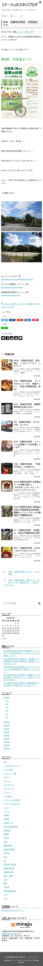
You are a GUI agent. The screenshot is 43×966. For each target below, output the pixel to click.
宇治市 (6, 838)
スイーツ (7, 781)
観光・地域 (8, 876)
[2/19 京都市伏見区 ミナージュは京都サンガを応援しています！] (7, 446)
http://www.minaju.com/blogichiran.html (17, 279)
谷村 (5, 880)
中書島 (6, 815)
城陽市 (6, 834)
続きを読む (37, 375)
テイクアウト (9, 789)
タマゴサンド (9, 785)
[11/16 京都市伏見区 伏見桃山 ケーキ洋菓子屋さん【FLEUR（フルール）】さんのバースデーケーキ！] (7, 486)
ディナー (7, 793)
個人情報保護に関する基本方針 (15, 957)
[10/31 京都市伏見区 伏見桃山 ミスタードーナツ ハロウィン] (7, 364)
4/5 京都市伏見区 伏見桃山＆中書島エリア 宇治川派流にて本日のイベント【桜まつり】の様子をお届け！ (22, 677)
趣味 (5, 883)
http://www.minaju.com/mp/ (12, 287)
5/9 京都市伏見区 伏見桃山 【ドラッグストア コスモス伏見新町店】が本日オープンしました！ (22, 669)
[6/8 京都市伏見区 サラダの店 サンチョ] (7, 426)
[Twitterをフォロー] (3, 338)
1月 (6, 717)
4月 (6, 707)
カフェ (6, 777)
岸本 (5, 842)
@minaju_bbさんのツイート (13, 910)
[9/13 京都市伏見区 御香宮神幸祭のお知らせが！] (7, 408)
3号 (5, 762)
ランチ (6, 808)
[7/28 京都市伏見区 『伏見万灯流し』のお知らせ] (7, 468)
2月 (6, 714)
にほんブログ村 (7, 307)
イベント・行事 (22, 32)
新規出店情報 (9, 849)
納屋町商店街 (9, 868)
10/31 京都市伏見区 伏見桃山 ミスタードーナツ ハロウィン (27, 363)
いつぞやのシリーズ (12, 766)
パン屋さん (8, 796)
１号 (5, 895)
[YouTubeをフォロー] (16, 338)
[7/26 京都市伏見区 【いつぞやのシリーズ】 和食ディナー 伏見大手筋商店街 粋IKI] (7, 385)
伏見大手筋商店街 (11, 827)
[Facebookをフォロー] (7, 338)
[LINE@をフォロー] (20, 338)
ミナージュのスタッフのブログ (22, 960)
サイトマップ (33, 957)
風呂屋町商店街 (10, 891)
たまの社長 (8, 770)
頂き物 (6, 887)
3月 (6, 711)
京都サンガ (8, 823)
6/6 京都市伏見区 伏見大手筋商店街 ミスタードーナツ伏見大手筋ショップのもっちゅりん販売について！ (22, 653)
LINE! (5, 324)
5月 (6, 704)
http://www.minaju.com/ (10, 295)
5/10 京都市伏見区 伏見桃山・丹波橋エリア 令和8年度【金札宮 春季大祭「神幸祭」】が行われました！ (22, 661)
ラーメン (7, 811)
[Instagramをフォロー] (12, 338)
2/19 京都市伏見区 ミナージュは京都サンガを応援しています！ (27, 444)
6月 (6, 701)
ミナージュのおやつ (12, 804)
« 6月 (4, 638)
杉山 (5, 857)
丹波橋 (6, 819)
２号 (31, 32)
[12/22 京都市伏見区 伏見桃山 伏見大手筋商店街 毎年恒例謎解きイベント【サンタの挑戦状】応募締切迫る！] (7, 511)
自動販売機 (8, 872)
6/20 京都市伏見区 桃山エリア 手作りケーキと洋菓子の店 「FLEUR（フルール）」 (21, 582)
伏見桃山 (7, 830)
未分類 (6, 853)
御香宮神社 (8, 846)
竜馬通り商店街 (10, 864)
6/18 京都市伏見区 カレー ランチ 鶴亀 (24, 573)
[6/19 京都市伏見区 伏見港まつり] (27, 320)
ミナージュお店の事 (12, 800)
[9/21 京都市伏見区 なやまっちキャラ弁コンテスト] (7, 552)
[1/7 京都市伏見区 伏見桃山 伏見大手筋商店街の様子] (7, 534)
